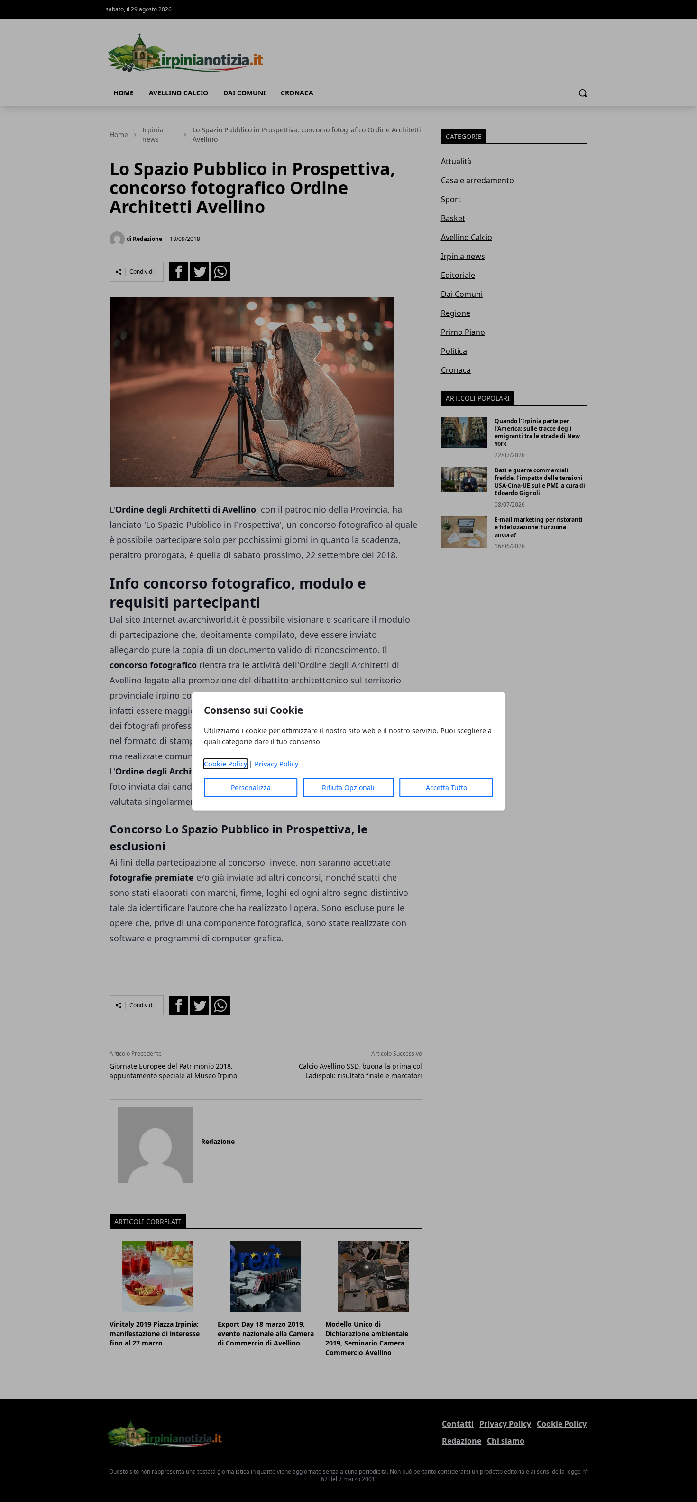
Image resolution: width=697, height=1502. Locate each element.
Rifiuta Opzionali (348, 787)
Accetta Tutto (446, 787)
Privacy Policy (276, 763)
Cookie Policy (225, 763)
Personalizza (251, 787)
